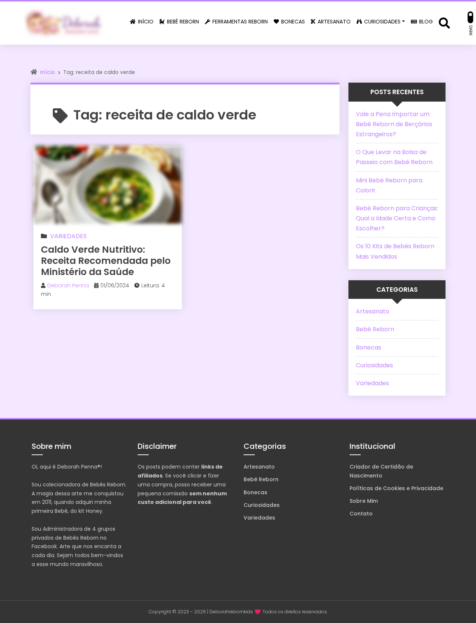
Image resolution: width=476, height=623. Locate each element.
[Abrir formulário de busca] (444, 23)
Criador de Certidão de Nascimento (381, 471)
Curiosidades (374, 365)
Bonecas (368, 347)
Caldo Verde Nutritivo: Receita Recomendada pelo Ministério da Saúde (106, 260)
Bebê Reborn (375, 329)
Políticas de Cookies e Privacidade (396, 488)
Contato (361, 513)
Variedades (68, 236)
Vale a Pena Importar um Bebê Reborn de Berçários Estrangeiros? (394, 124)
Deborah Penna (68, 285)
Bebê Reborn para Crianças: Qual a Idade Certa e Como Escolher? (397, 218)
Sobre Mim (364, 501)
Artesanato (372, 311)
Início (47, 72)
